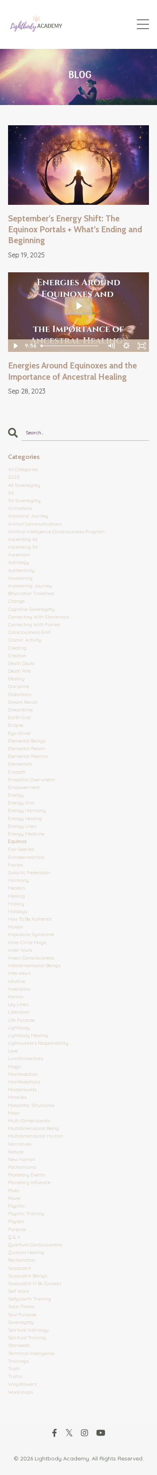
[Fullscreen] (141, 345)
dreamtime (20, 710)
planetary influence (29, 1182)
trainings (18, 1361)
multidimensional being (33, 1128)
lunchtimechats (25, 1058)
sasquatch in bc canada (34, 1283)
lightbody (19, 1028)
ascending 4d (22, 539)
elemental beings (26, 741)
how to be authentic (30, 919)
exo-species (21, 849)
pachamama (22, 1167)
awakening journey (30, 586)
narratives (19, 1144)
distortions (19, 694)
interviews (19, 973)
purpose (17, 1229)
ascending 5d (23, 547)
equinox (17, 841)
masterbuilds (22, 1089)
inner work (20, 950)
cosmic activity (24, 640)
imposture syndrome (31, 934)
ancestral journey (28, 516)
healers (16, 888)
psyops (16, 1221)
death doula (21, 663)
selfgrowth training (29, 1299)
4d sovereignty (24, 485)
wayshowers (22, 1384)
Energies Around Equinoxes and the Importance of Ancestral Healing (72, 370)
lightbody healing (28, 1035)
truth (14, 1369)
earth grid (19, 717)
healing (16, 896)
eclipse (15, 725)
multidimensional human (35, 1136)
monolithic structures (31, 1105)
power (14, 1198)
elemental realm (26, 748)
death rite (19, 671)
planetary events (26, 1175)
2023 (14, 477)
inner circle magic (27, 942)
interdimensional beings (34, 965)
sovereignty (21, 1322)
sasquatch (19, 1268)
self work (18, 1291)
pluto (13, 1190)
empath (16, 772)
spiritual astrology (28, 1330)
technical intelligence (31, 1353)
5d (11, 493)
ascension (19, 554)
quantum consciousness (35, 1244)
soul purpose (22, 1314)
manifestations (24, 1082)
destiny (16, 678)
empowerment (24, 787)
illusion (15, 927)
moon (14, 1113)
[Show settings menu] (126, 345)
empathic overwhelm (31, 779)
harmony (18, 880)
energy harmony (27, 810)
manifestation (23, 1074)
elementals (20, 764)
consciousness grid (29, 632)
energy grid (21, 803)
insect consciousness (31, 958)
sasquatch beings (27, 1276)
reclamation (21, 1260)
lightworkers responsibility (38, 1043)
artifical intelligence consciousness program (56, 531)
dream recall (22, 702)
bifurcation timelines (31, 593)
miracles (17, 1097)
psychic (16, 1206)
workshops (20, 1392)
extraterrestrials (26, 857)
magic (14, 1066)
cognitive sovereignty (31, 609)
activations (20, 508)
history (16, 904)
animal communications (35, 524)
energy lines (22, 826)
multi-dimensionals (29, 1120)
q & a (14, 1237)
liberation (19, 1012)
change (16, 601)
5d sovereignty (24, 500)
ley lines (18, 1004)
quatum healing (26, 1252)
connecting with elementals (38, 617)
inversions (19, 989)
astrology (18, 562)
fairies (15, 865)
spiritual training (27, 1337)
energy (16, 795)
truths (15, 1376)
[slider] (70, 345)
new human (21, 1159)
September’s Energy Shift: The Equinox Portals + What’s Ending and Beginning (75, 229)
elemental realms (28, 756)
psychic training (26, 1213)
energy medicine (26, 834)
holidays (17, 911)
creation (17, 655)
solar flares (21, 1306)
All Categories (23, 469)
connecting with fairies (34, 624)
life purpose (21, 1020)
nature (15, 1152)
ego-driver (19, 733)
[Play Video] (15, 345)
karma (15, 996)
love (13, 1051)
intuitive (16, 981)
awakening (20, 578)
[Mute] (111, 345)
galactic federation (29, 872)
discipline (18, 686)
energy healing (25, 818)
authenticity (21, 570)
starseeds (19, 1345)
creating (17, 648)
